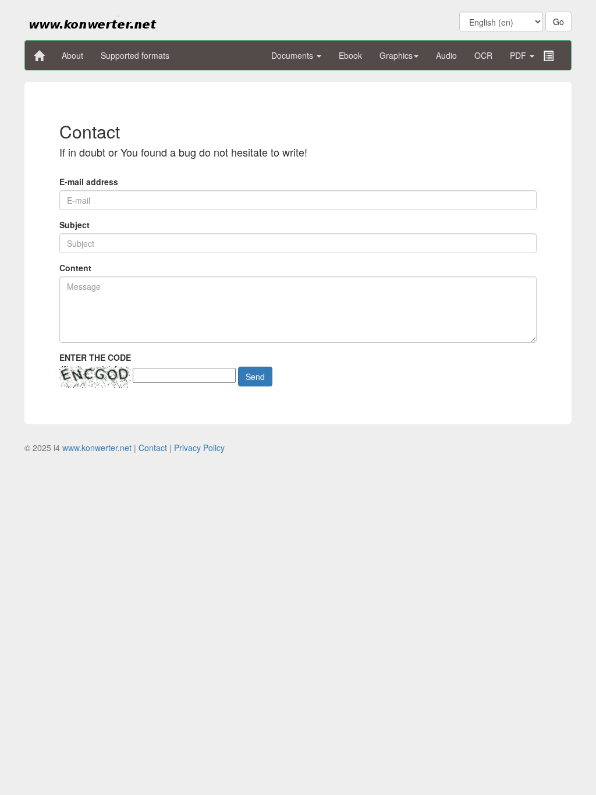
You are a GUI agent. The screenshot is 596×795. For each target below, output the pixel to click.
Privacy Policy (199, 447)
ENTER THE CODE (95, 357)
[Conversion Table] (548, 55)
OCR (483, 55)
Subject (74, 224)
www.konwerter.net (97, 447)
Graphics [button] (396, 55)
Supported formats (135, 55)
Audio (446, 55)
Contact (153, 447)
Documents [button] (293, 55)
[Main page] (39, 55)
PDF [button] (519, 55)
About (72, 55)
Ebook (350, 55)
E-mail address (88, 181)
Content (75, 268)
